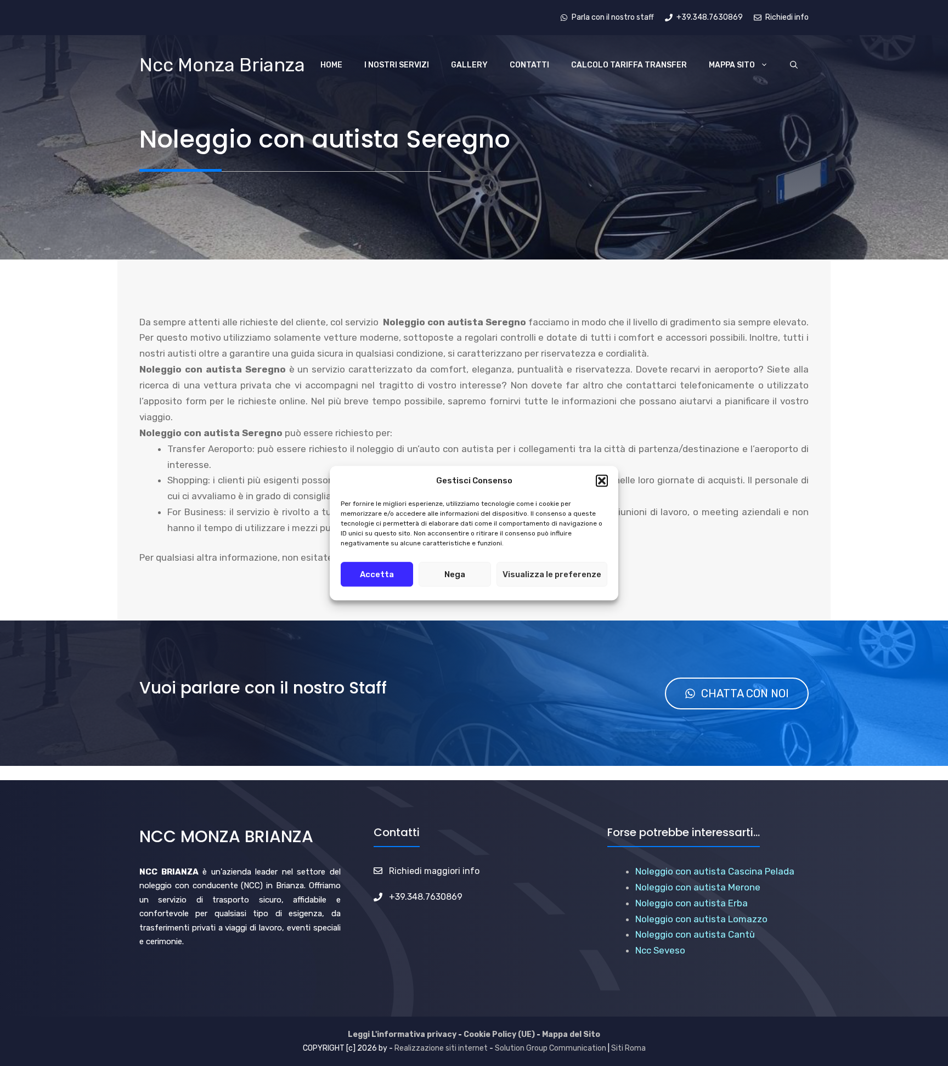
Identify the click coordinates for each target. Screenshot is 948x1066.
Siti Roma (628, 1048)
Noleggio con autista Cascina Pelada (714, 871)
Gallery (469, 65)
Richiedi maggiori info (434, 871)
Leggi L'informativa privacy (402, 1034)
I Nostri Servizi (396, 65)
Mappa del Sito (571, 1034)
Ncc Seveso (660, 950)
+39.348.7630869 (425, 897)
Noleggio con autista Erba (691, 903)
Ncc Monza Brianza (222, 65)
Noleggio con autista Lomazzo (701, 918)
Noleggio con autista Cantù (695, 934)
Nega (454, 574)
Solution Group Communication (550, 1048)
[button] (601, 481)
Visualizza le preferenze (552, 574)
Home (331, 65)
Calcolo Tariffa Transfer (629, 65)
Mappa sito (732, 65)
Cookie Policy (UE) (499, 1034)
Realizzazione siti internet (441, 1048)
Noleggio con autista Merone (697, 887)
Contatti (529, 65)
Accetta (377, 574)
